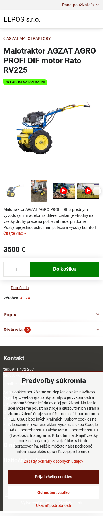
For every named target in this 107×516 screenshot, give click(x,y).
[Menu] (96, 19)
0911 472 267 (21, 369)
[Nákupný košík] (82, 19)
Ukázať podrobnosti (53, 505)
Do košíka (64, 269)
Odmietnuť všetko (53, 492)
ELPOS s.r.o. (22, 19)
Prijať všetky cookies (53, 476)
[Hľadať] (68, 19)
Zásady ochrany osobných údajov (53, 461)
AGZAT (26, 298)
